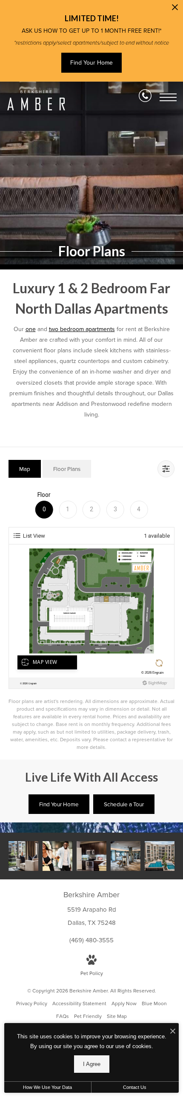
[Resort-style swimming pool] (159, 856)
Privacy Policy (31, 1003)
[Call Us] (145, 97)
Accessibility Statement (79, 1003)
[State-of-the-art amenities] (125, 856)
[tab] (25, 468)
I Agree (91, 1064)
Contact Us (134, 1087)
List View (34, 536)
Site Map (117, 1016)
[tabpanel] (91, 620)
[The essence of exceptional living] (23, 856)
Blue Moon (154, 1003)
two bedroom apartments (82, 329)
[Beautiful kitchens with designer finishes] (91, 856)
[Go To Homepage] (36, 100)
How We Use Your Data (47, 1087)
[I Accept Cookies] (172, 1031)
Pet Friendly (88, 1016)
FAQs (62, 1016)
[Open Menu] (168, 97)
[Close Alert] (175, 9)
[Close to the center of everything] (57, 856)
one (31, 329)
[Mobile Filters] (165, 468)
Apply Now (124, 1003)
